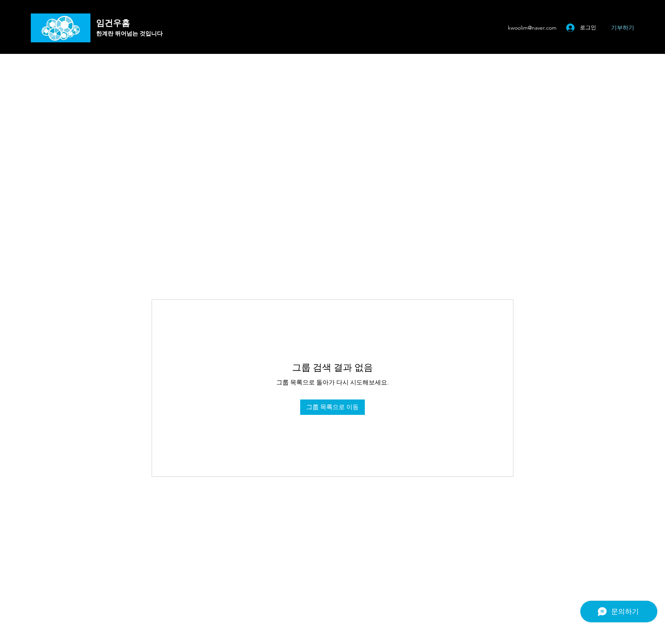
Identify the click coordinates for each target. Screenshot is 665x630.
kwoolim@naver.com (532, 27)
